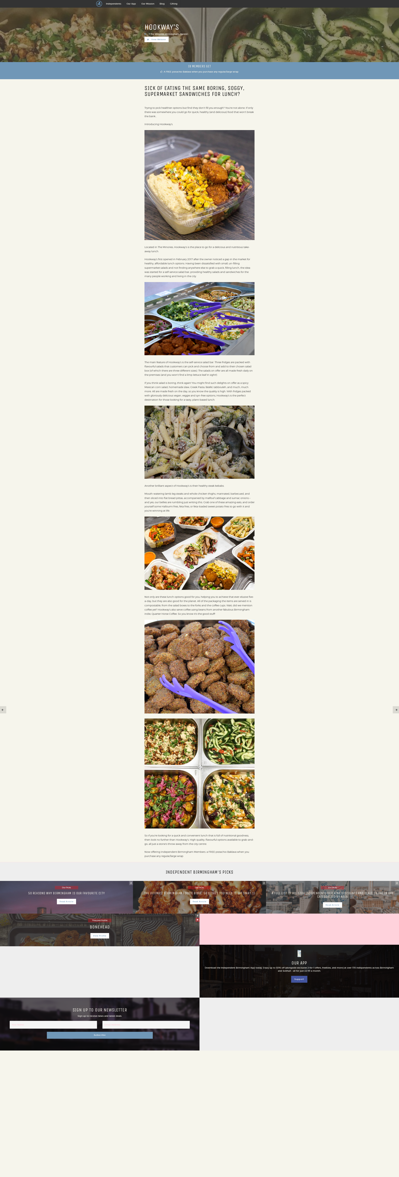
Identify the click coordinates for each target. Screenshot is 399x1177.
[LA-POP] (396, 709)
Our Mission (147, 3)
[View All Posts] (131, 883)
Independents (113, 3)
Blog (162, 3)
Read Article (66, 901)
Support (299, 979)
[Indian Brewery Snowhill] (3, 709)
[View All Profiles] (198, 916)
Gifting (173, 3)
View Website (158, 39)
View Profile (99, 936)
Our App (131, 3)
